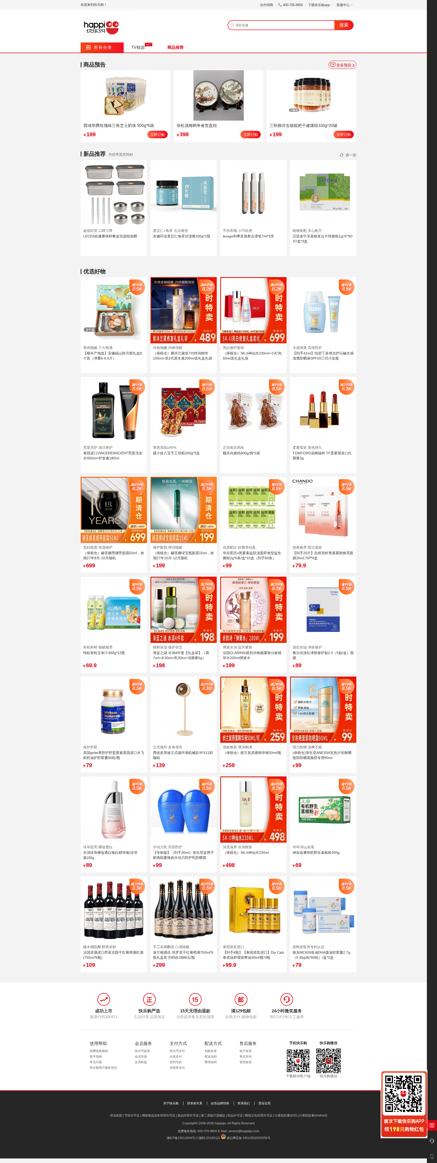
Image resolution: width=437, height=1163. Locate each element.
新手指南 (96, 1056)
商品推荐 (175, 47)
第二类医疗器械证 (213, 1115)
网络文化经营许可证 (258, 1115)
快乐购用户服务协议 (103, 1067)
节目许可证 (132, 1115)
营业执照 (116, 1115)
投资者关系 (194, 1103)
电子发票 (245, 1051)
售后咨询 (245, 1056)
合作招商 (266, 5)
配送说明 (211, 1056)
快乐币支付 (177, 1051)
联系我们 (244, 1103)
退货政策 (245, 1062)
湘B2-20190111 (209, 1138)
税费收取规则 (99, 1051)
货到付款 (176, 1062)
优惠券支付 (177, 1067)
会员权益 (141, 1062)
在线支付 (176, 1056)
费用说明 (211, 1062)
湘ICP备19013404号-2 (182, 1138)
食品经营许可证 (188, 1115)
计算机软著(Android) (313, 1115)
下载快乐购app (319, 5)
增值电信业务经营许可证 (158, 1115)
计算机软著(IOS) (286, 1115)
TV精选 (138, 47)
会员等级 (141, 1056)
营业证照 (264, 1103)
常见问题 (96, 1062)
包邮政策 (211, 1051)
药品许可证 (235, 1115)
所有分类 (99, 47)
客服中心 (343, 5)
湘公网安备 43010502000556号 (248, 1138)
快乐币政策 (142, 1051)
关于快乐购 (171, 1103)
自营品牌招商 (220, 1103)
